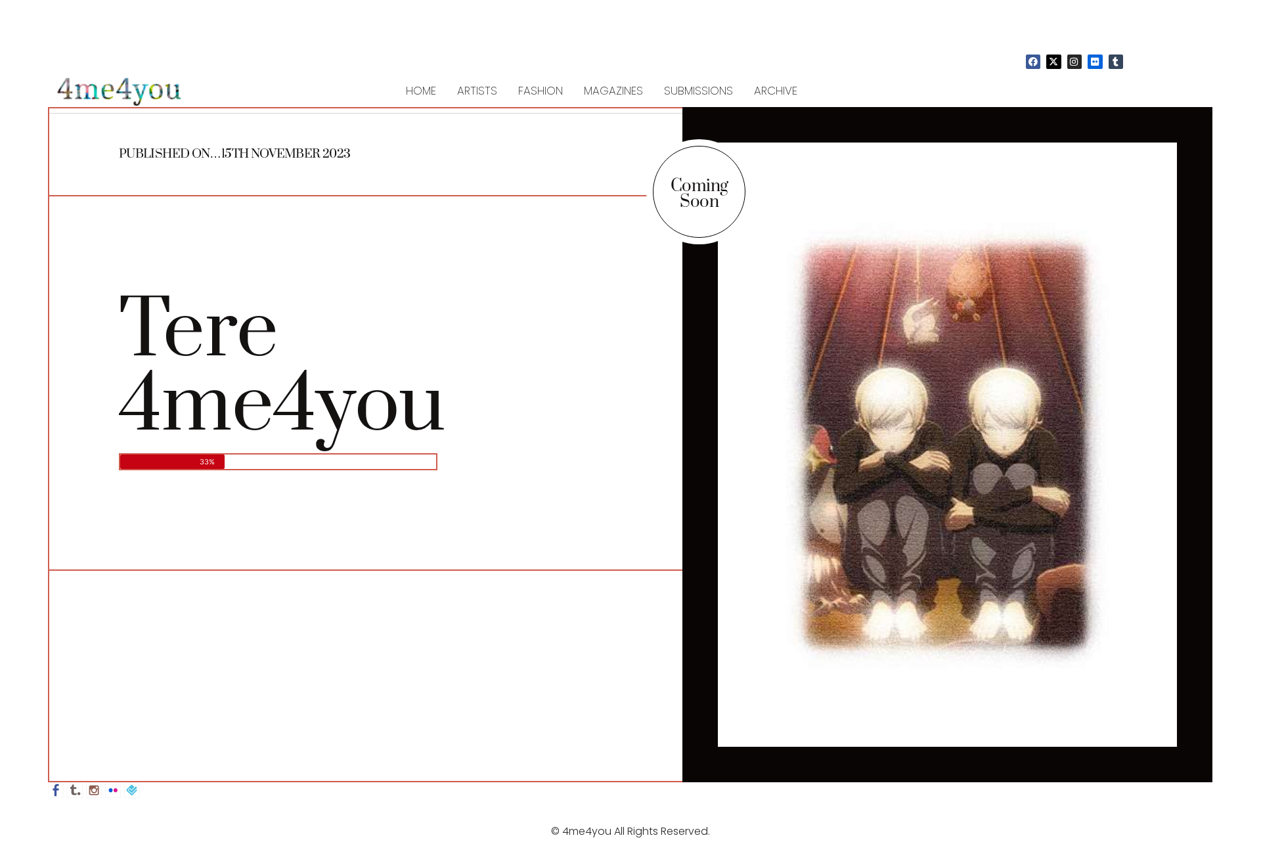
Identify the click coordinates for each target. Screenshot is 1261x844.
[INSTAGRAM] (1074, 62)
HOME (421, 91)
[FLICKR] (1095, 62)
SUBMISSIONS (698, 91)
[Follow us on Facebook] (56, 790)
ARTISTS (477, 91)
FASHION (540, 91)
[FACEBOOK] (1033, 62)
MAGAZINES (613, 91)
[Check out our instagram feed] (94, 790)
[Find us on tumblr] (75, 790)
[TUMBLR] (1116, 62)
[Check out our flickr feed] (113, 790)
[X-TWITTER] (1053, 62)
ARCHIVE (775, 91)
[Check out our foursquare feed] (132, 790)
